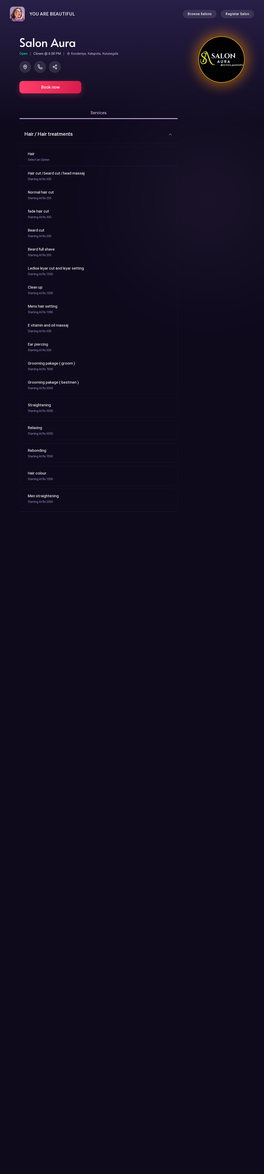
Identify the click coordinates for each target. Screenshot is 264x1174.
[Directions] (25, 67)
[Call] (40, 67)
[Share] (55, 67)
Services (99, 112)
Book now (50, 87)
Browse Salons (200, 14)
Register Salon (237, 14)
